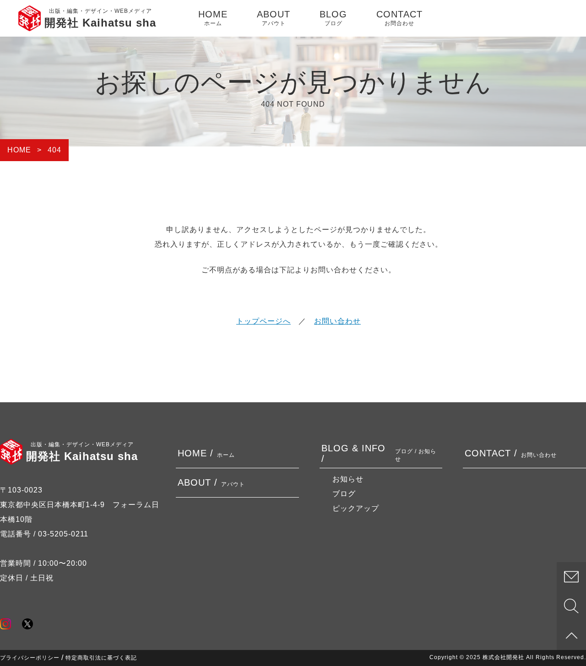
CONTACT (399, 18)
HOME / (206, 453)
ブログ (344, 494)
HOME (213, 18)
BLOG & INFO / (379, 453)
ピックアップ (355, 508)
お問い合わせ (337, 321)
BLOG (333, 18)
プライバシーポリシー (30, 658)
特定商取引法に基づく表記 (101, 658)
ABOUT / (211, 482)
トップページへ (263, 321)
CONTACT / (511, 453)
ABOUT (273, 18)
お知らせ (348, 479)
